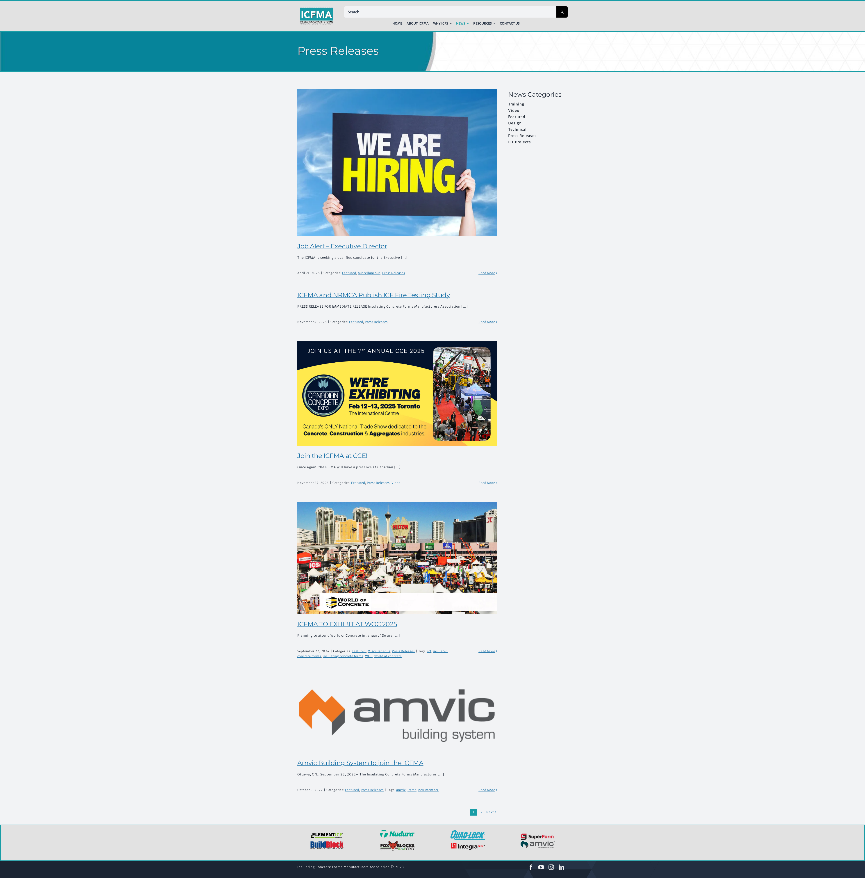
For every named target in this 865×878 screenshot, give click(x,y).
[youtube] (541, 867)
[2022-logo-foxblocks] (397, 842)
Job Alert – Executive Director (342, 246)
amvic (401, 790)
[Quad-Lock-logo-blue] (467, 832)
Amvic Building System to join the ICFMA (360, 763)
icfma (412, 790)
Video (396, 483)
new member (428, 790)
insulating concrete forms (343, 656)
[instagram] (551, 867)
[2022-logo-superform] (538, 834)
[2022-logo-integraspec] (467, 844)
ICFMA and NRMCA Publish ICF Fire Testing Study (373, 295)
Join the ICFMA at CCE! (332, 456)
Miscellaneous (369, 273)
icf (429, 651)
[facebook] (531, 867)
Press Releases (393, 273)
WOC (369, 656)
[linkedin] (561, 867)
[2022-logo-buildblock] (327, 843)
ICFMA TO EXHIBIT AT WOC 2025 (347, 624)
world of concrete (388, 656)
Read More (486, 273)
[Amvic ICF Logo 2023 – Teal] (538, 842)
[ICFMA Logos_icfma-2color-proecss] (316, 9)
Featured (349, 273)
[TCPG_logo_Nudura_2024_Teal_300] (397, 831)
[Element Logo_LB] (327, 833)
